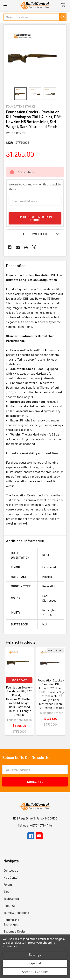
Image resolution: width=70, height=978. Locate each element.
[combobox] (35, 17)
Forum (8, 884)
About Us (10, 905)
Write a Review (16, 133)
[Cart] (64, 5)
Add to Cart (19, 680)
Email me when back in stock (35, 218)
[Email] (17, 247)
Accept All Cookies (35, 972)
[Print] (25, 247)
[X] (34, 247)
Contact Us (11, 870)
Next (62, 692)
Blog (6, 891)
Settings (35, 954)
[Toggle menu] (5, 5)
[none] (35, 56)
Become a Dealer (14, 931)
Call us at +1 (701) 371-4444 (35, 825)
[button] (35, 233)
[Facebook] (9, 247)
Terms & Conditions (16, 912)
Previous (7, 692)
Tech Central (11, 898)
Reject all (35, 963)
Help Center (11, 877)
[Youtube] (39, 835)
